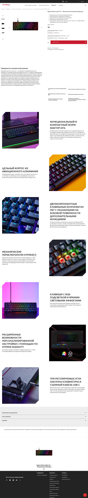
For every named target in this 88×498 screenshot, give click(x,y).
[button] (9, 27)
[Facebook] (6, 480)
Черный (44, 469)
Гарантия (4, 420)
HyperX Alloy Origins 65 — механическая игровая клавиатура (44, 466)
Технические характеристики (9, 412)
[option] (25, 28)
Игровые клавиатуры (16, 9)
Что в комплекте (6, 416)
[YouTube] (16, 480)
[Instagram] (10, 480)
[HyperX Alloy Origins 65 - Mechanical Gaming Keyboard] (44, 453)
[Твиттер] (19, 480)
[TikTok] (13, 480)
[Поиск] (85, 5)
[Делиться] (49, 42)
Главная (3, 9)
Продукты (8, 9)
